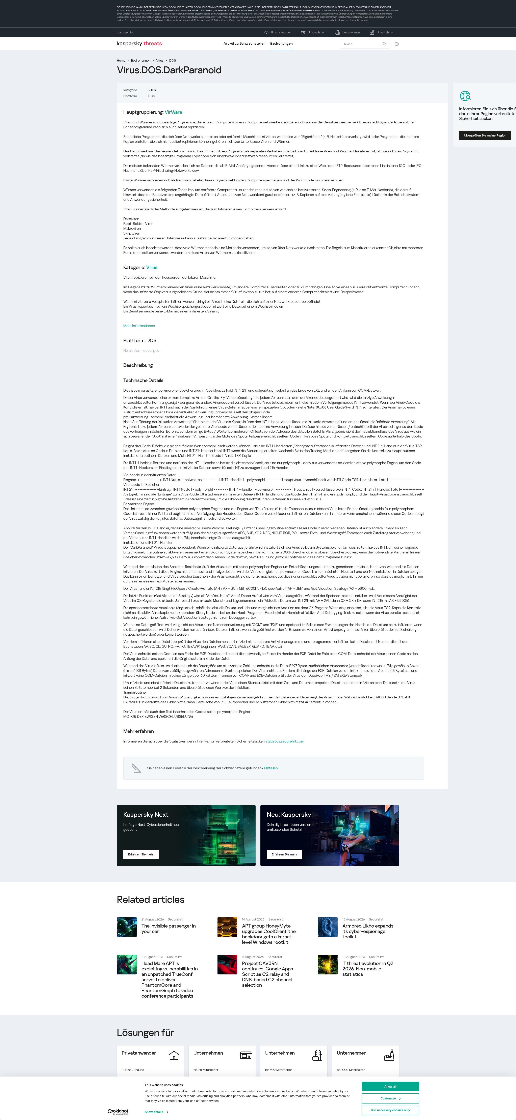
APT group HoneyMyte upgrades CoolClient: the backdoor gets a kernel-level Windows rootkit (269, 934)
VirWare (173, 112)
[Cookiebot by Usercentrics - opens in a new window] (118, 1112)
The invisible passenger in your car (168, 928)
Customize (388, 1098)
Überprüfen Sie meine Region (485, 135)
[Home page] (141, 43)
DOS (172, 60)
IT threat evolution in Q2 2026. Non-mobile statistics (367, 969)
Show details (154, 1112)
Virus (160, 60)
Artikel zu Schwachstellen (244, 43)
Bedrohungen (281, 43)
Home (121, 60)
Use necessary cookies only (390, 1110)
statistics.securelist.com (284, 741)
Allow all (390, 1086)
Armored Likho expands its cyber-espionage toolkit (367, 931)
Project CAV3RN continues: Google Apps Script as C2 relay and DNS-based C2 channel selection (267, 974)
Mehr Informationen (139, 326)
